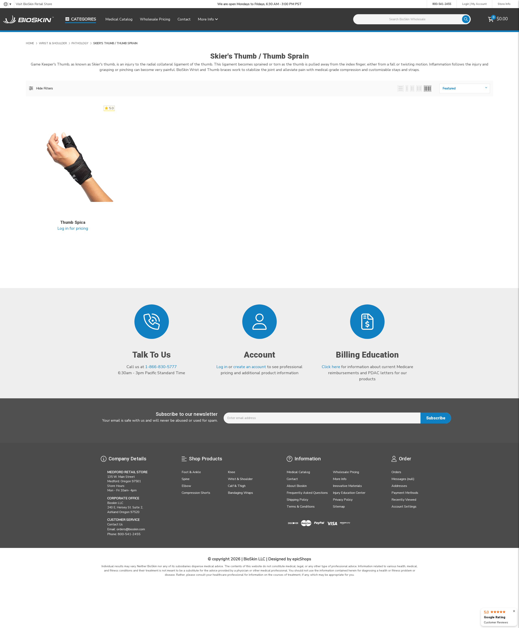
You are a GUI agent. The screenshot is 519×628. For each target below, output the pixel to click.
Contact (184, 19)
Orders (396, 472)
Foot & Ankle (191, 472)
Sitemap (339, 506)
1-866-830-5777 (161, 367)
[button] (41, 88)
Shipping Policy (297, 499)
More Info (206, 19)
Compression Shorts (196, 493)
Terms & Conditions (301, 506)
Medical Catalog (119, 19)
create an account (249, 367)
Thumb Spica (72, 222)
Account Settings (403, 506)
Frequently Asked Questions (307, 493)
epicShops (301, 559)
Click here (331, 367)
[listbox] (465, 88)
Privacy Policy (343, 499)
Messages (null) (402, 479)
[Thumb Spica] (73, 160)
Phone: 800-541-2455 (123, 534)
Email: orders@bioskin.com (126, 529)
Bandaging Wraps (240, 493)
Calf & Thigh (237, 486)
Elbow (186, 486)
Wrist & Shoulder (240, 479)
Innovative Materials (347, 486)
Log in (222, 367)
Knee (231, 472)
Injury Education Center (349, 493)
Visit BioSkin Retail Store (34, 4)
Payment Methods (404, 493)
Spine (186, 479)
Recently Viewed (403, 499)
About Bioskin (297, 486)
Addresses (399, 486)
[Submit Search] (466, 19)
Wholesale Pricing (155, 19)
